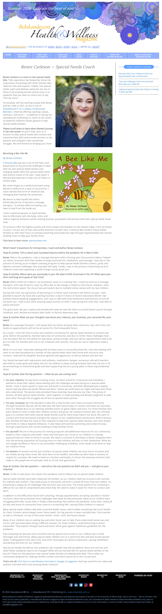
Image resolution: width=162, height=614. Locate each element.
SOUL (74, 46)
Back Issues (79, 55)
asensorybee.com (37, 240)
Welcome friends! (22, 55)
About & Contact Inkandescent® (143, 55)
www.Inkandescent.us (79, 592)
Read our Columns (62, 55)
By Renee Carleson (12, 158)
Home (8, 54)
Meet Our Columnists (42, 55)
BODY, (59, 46)
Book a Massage (94, 55)
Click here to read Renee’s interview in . (47, 561)
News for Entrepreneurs (114, 55)
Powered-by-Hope (143, 575)
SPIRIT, (67, 46)
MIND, (51, 46)
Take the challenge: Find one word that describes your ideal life (136, 82)
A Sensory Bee (10, 162)
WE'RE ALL (89, 46)
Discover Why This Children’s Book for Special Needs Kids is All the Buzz (136, 75)
